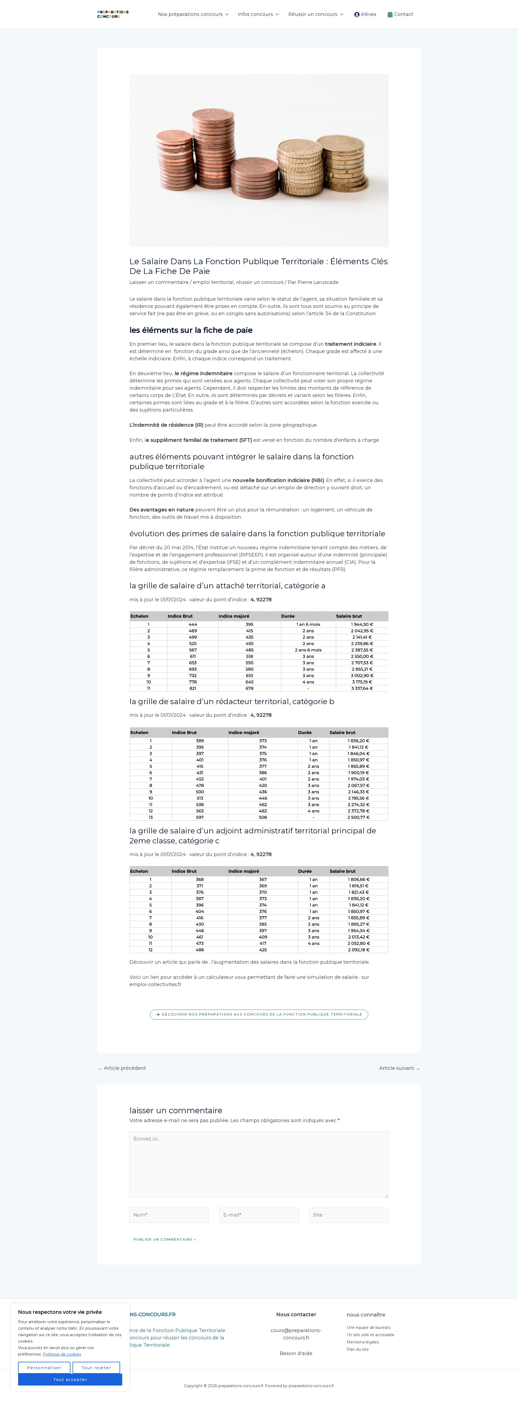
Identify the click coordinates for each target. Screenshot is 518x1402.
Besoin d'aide (296, 1353)
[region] (70, 1347)
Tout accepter (70, 1379)
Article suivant (399, 1068)
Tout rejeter (96, 1367)
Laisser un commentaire (159, 282)
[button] (226, 14)
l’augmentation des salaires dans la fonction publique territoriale (290, 962)
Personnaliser (44, 1367)
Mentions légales (363, 1342)
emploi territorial (213, 282)
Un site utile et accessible (370, 1334)
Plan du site (358, 1349)
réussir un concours (260, 282)
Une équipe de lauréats (368, 1327)
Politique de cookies (62, 1354)
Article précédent (122, 1068)
